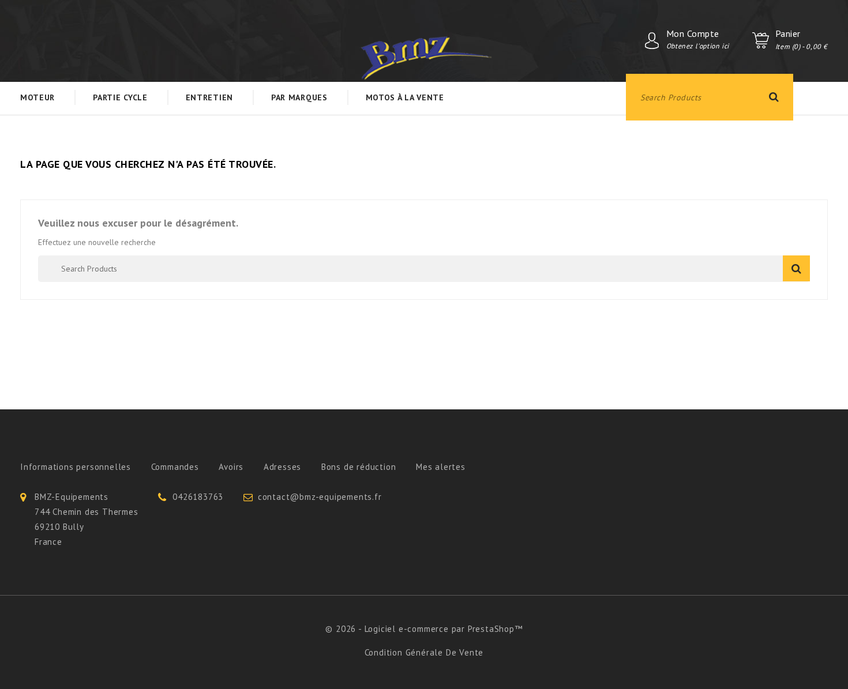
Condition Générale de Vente (424, 652)
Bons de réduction (358, 466)
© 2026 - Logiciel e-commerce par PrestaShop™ (423, 628)
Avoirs (231, 466)
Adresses (282, 466)
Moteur (37, 97)
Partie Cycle (120, 97)
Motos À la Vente (405, 97)
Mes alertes (441, 466)
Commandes (175, 466)
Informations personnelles (75, 466)
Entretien (209, 97)
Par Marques (299, 97)
